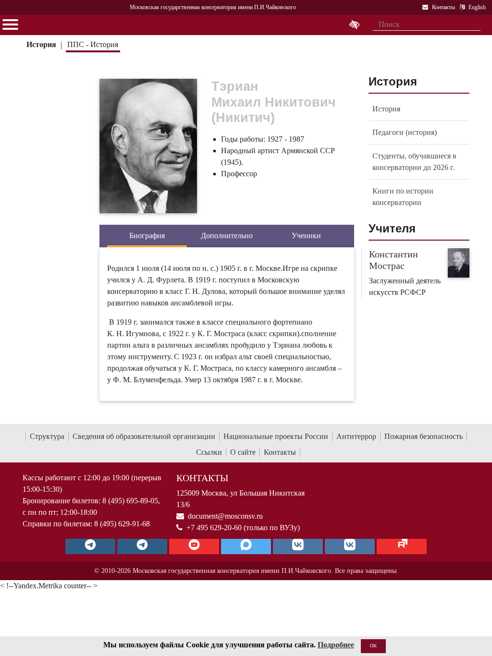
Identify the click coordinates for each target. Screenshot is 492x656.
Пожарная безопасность (423, 436)
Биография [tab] (147, 235)
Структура (47, 436)
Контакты (280, 452)
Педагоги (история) (404, 132)
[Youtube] (194, 546)
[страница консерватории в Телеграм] (90, 546)
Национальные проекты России (275, 436)
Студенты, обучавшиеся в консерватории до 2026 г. (414, 161)
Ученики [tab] (306, 235)
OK (373, 645)
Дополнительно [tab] (227, 235)
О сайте (243, 452)
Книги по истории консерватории (402, 197)
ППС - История (92, 44)
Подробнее (336, 645)
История (41, 44)
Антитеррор (356, 436)
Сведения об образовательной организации (144, 436)
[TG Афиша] (142, 546)
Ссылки (209, 452)
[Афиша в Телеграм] (402, 546)
